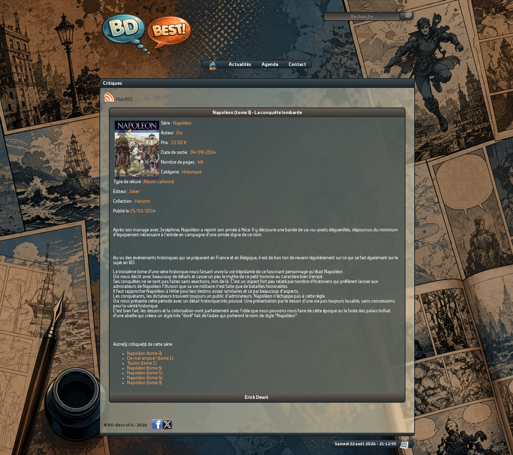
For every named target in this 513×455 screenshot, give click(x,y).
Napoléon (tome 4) (144, 378)
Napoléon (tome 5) (145, 373)
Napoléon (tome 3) (144, 353)
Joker (134, 191)
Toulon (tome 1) (142, 363)
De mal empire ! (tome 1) (150, 358)
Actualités (240, 64)
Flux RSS (124, 99)
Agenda (270, 64)
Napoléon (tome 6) (144, 368)
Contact (297, 64)
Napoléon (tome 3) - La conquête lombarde (257, 113)
